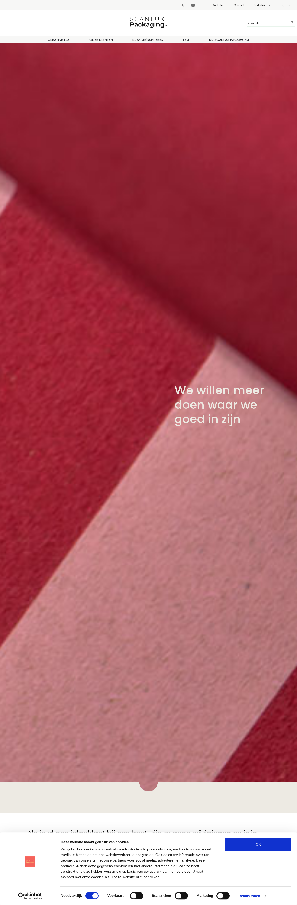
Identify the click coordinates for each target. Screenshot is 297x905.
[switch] (136, 895)
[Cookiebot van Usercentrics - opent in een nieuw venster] (30, 895)
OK (258, 844)
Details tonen (249, 896)
